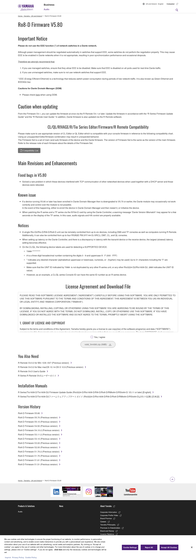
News (61, 506)
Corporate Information (108, 512)
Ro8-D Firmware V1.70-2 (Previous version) (38, 451)
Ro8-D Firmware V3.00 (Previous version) (38, 443)
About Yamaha (106, 506)
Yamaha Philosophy (108, 524)
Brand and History (107, 531)
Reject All (149, 547)
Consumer (171, 4)
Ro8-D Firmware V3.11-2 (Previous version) (38, 434)
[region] (98, 547)
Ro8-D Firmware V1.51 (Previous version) (38, 464)
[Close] (192, 547)
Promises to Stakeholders (110, 528)
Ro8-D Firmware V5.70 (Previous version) (38, 417)
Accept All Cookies (169, 547)
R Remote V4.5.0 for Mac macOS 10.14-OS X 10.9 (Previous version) (50, 367)
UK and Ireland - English (154, 4)
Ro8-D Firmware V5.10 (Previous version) (38, 421)
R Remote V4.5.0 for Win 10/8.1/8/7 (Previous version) (43, 362)
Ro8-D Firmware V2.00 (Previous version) (38, 447)
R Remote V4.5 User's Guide (31, 371)
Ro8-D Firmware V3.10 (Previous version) (38, 438)
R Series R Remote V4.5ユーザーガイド (37, 375)
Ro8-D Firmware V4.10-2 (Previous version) (38, 430)
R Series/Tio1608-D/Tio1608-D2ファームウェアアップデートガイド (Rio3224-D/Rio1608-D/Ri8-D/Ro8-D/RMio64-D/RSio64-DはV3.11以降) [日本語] (88, 396)
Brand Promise (106, 518)
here (38, 94)
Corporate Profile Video (109, 515)
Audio (46, 9)
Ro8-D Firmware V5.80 (29, 413)
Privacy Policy (18, 557)
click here (58, 549)
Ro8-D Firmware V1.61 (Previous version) (38, 460)
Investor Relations (107, 534)
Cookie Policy (31, 557)
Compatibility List (30, 150)
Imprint (8, 557)
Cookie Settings (130, 547)
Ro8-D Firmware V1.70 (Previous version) (38, 455)
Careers (103, 521)
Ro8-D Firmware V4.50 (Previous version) (38, 425)
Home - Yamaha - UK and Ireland (30, 16)
